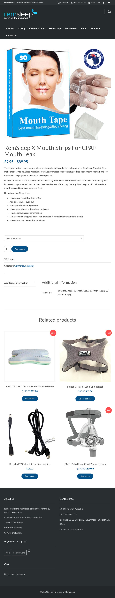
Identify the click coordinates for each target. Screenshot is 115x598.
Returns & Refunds (13, 527)
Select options (85, 398)
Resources (11, 35)
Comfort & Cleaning (24, 265)
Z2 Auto (10, 28)
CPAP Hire (94, 28)
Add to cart (20, 249)
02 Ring (21, 28)
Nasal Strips (71, 28)
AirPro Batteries (37, 28)
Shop (83, 28)
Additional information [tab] (16, 282)
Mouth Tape (55, 28)
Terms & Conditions (13, 522)
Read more (29, 398)
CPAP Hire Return (13, 532)
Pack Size (8, 233)
